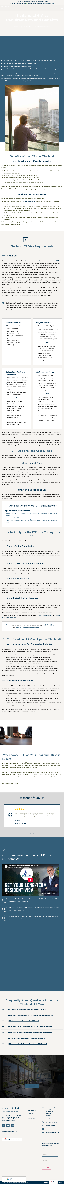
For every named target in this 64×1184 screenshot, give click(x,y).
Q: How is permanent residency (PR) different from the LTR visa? (30, 1032)
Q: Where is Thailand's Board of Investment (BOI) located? (27, 1044)
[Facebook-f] (3, 1125)
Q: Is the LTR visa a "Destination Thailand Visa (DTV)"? (26, 1038)
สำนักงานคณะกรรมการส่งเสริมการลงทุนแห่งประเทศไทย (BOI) (41, 261)
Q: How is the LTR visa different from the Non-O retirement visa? (30, 1027)
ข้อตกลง (60, 1182)
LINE (53, 3)
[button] (2, 818)
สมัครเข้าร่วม (46, 1168)
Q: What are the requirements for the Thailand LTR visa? (27, 1009)
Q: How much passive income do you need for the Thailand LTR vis (30, 1015)
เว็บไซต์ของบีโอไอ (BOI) (44, 615)
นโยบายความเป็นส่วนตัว (8, 1131)
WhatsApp (46, 3)
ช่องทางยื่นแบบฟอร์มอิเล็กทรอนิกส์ (27, 627)
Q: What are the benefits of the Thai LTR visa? (23, 1021)
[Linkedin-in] (8, 1125)
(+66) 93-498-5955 (19, 3)
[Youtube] (12, 1125)
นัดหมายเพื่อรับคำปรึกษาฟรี (34, 305)
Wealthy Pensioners (29, 202)
